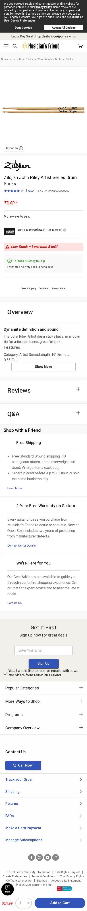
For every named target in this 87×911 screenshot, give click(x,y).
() (14, 191)
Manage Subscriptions (23, 840)
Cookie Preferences (23, 20)
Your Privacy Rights (72, 876)
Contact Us (14, 603)
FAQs (9, 816)
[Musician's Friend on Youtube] (48, 857)
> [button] (14, 59)
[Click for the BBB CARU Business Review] (64, 888)
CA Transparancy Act (19, 880)
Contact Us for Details (21, 545)
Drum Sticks (26, 59)
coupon (58, 36)
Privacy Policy (43, 7)
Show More (43, 366)
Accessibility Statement (66, 880)
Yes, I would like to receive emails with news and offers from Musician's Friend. (43, 673)
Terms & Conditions (44, 876)
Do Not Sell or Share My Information (28, 872)
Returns (11, 804)
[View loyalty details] (64, 230)
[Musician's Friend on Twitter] (39, 857)
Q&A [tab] (13, 414)
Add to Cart (60, 903)
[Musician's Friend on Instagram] (56, 857)
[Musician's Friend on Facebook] (31, 857)
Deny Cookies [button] (23, 27)
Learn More (14, 488)
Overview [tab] (20, 312)
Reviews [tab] (19, 390)
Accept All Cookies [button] (64, 27)
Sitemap (42, 880)
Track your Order (19, 779)
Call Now (25, 765)
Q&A (31, 190)
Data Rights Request (67, 872)
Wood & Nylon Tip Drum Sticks (55, 59)
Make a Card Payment (23, 828)
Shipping (12, 792)
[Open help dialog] (7, 889)
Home (4, 59)
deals (46, 36)
